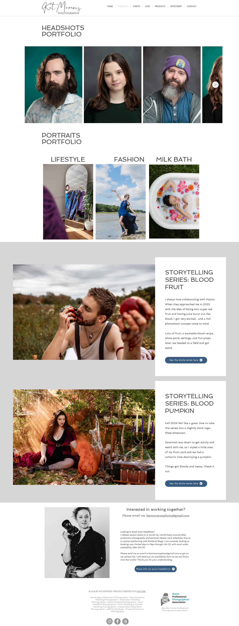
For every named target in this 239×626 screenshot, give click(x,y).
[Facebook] (117, 621)
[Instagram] (109, 621)
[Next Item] (215, 84)
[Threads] (125, 621)
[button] (68, 202)
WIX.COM (141, 591)
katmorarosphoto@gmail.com (167, 515)
